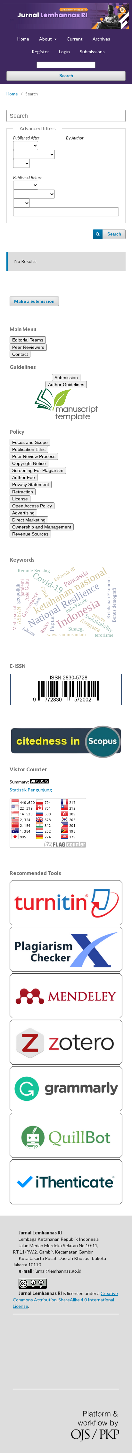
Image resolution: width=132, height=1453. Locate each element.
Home (23, 38)
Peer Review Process (33, 456)
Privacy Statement (30, 484)
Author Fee (23, 477)
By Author (75, 137)
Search (66, 75)
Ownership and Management (41, 526)
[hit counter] (39, 781)
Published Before (27, 177)
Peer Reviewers (28, 347)
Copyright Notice (29, 463)
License (20, 498)
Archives (101, 38)
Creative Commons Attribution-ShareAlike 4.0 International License (65, 1300)
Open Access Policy (32, 505)
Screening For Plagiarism (37, 470)
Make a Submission (34, 301)
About (46, 38)
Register (40, 51)
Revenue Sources (30, 533)
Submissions (92, 51)
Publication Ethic (28, 449)
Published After (26, 137)
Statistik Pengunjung (31, 789)
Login (64, 51)
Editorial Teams (27, 339)
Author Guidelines (66, 384)
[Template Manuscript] (66, 419)
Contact (20, 354)
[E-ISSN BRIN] (66, 701)
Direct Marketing (28, 519)
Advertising (23, 512)
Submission (66, 377)
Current (75, 38)
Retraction (22, 491)
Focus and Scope (30, 442)
